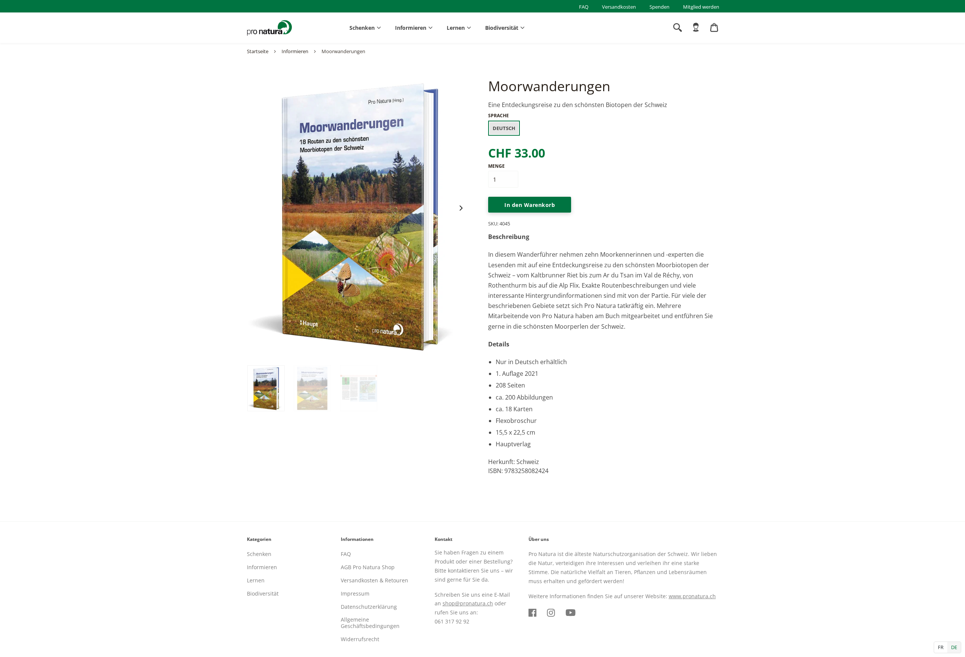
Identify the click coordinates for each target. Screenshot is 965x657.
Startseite (257, 51)
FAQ (583, 6)
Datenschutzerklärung (369, 606)
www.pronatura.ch (692, 596)
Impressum (355, 593)
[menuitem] (696, 27)
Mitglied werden (701, 6)
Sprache (498, 115)
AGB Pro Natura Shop (368, 567)
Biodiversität (501, 27)
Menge (496, 166)
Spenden (659, 6)
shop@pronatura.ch (468, 603)
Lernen (456, 27)
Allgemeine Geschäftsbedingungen (370, 622)
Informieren (410, 27)
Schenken (362, 27)
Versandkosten (619, 6)
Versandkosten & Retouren (374, 580)
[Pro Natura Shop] (269, 28)
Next (460, 208)
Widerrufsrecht (360, 639)
